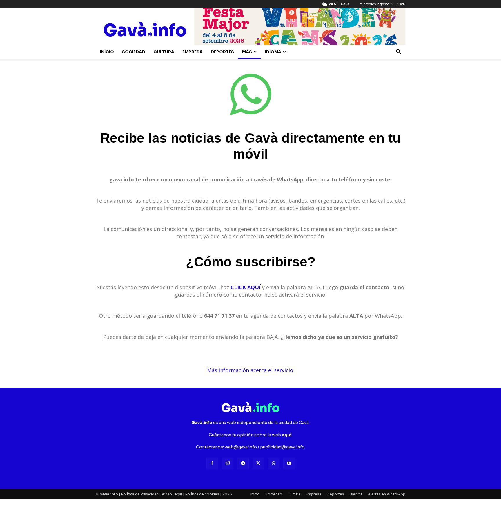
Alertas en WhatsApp (386, 494)
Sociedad (133, 51)
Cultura (163, 51)
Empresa (192, 51)
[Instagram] (227, 463)
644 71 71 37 (219, 315)
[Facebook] (212, 463)
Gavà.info (108, 494)
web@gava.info (241, 447)
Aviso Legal (172, 494)
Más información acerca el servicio (250, 370)
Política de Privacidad (140, 494)
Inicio (107, 51)
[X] (258, 463)
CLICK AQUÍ (245, 287)
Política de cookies (202, 494)
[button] (398, 52)
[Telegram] (243, 463)
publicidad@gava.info (282, 447)
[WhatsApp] (273, 463)
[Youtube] (289, 463)
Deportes (222, 51)
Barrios (356, 494)
